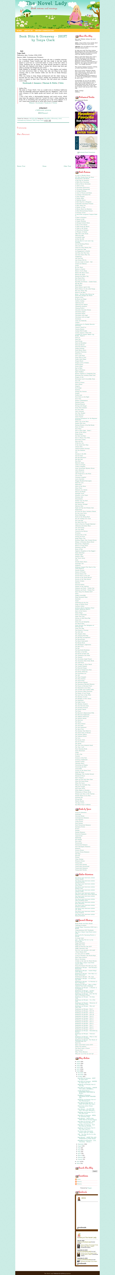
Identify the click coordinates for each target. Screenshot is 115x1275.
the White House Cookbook (82, 804)
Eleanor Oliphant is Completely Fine (85, 373)
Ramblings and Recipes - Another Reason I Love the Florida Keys (84, 991)
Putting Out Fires (80, 536)
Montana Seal (79, 497)
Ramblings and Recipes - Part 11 (84, 1012)
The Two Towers (79, 741)
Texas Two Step (79, 628)
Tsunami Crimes (79, 761)
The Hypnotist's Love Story (82, 687)
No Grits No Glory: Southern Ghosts (85, 511)
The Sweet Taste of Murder (83, 732)
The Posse (78, 711)
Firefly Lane (78, 395)
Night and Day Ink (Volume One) (84, 507)
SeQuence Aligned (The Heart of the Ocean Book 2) (85, 567)
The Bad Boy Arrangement (82, 637)
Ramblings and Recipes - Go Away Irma (85, 997)
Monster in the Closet (81, 495)
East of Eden (78, 368)
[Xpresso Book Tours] (86, 149)
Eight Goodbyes (79, 371)
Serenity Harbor (79, 584)
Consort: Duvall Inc (80, 327)
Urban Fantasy (79, 859)
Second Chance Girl (80, 573)
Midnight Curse (79, 493)
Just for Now (79, 455)
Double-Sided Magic (80, 359)
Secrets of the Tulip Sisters (83, 579)
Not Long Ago (79, 520)
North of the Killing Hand (82, 516)
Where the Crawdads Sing (82, 784)
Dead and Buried (79, 344)
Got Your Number (80, 413)
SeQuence (78, 565)
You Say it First (79, 802)
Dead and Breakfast (80, 343)
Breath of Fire (79, 297)
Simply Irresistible (80, 595)
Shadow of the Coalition (82, 586)
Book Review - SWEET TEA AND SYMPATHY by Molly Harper (87, 1138)
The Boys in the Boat (81, 651)
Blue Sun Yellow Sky (81, 290)
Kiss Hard (78, 461)
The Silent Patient (80, 723)
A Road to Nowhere (80, 217)
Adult (60, 118)
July (79, 1148)
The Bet (77, 648)
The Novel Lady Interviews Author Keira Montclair (85, 903)
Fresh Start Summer (81, 407)
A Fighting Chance (80, 200)
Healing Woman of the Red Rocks (84, 425)
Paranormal (78, 843)
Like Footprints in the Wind (83, 473)
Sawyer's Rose (79, 556)
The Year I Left (79, 747)
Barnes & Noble (50, 83)
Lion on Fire (78, 475)
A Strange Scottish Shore (82, 223)
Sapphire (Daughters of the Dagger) (85, 551)
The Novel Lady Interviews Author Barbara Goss (85, 887)
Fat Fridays (78, 388)
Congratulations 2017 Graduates (84, 930)
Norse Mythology (80, 515)
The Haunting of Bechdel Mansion (84, 684)
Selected (77, 582)
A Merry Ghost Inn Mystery (83, 209)
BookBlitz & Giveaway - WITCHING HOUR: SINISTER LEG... (87, 1096)
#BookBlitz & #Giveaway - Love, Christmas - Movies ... (87, 1141)
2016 (78, 1163)
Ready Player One (80, 538)
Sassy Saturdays (79, 552)
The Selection (79, 720)
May (79, 1151)
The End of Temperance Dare (83, 669)
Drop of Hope (79, 366)
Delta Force (78, 353)
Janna (78, 1179)
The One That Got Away (82, 705)
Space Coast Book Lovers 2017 (84, 1044)
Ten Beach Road (79, 623)
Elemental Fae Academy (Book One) (85, 375)
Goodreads (27, 83)
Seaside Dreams (79, 570)
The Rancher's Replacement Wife (84, 713)
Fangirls (77, 386)
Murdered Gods (79, 502)
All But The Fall (79, 239)
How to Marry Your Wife (82, 437)
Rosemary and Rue (80, 547)
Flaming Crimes (79, 402)
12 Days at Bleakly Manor (82, 175)
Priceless (77, 533)
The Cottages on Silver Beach (83, 664)
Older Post (67, 166)
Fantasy (77, 830)
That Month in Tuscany (81, 630)
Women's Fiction (80, 861)
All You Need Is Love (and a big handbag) (84, 241)
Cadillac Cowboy (79, 301)
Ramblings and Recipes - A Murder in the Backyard (86, 988)
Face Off (77, 380)
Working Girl (79, 797)
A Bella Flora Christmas (82, 182)
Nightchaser (78, 509)
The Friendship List (80, 673)
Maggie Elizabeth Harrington (83, 481)
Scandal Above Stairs (81, 561)
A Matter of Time (80, 207)
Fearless (77, 389)
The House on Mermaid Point (83, 686)
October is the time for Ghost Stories (86, 961)
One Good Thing (79, 527)
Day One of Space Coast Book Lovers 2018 (85, 932)
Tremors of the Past (81, 758)
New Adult (78, 841)
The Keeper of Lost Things (82, 693)
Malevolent (78, 484)
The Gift (77, 675)
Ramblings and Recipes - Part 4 (84, 1020)
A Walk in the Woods (81, 228)
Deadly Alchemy (79, 348)
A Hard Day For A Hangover (83, 202)
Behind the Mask (80, 274)
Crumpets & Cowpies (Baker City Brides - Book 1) (84, 335)
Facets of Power (79, 382)
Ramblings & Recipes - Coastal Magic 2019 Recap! (86, 971)
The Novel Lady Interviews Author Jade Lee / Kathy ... (86, 1131)
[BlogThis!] (47, 121)
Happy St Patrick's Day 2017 (83, 946)
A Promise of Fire (80, 212)
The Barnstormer (80, 639)
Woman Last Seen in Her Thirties (85, 793)
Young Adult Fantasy (81, 864)
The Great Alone (79, 680)
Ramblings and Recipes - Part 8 (84, 1027)
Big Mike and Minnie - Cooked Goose (86, 281)
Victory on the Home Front (83, 770)
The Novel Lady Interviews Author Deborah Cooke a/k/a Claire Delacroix (86, 893)
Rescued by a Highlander (82, 543)
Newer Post (21, 166)
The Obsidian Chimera (81, 704)
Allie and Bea (79, 245)
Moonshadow (79, 498)
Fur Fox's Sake (79, 409)
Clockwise (78, 319)
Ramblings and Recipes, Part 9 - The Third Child (87, 1113)
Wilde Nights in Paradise (82, 790)
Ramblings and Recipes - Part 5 (84, 1021)
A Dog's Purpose (80, 196)
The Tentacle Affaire (81, 734)
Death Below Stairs (80, 350)
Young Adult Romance (81, 868)
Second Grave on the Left (82, 575)
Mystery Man (79, 506)
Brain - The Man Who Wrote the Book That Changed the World (84, 295)
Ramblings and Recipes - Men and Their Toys (85, 1006)
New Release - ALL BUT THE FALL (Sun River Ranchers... (86, 1109)
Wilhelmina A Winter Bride (83, 792)
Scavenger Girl (79, 563)
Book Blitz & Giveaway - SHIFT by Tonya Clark (86, 1079)
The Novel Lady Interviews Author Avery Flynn (85, 884)
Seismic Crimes (79, 581)
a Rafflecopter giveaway (43, 110)
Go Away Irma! (79, 938)
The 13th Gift (79, 632)
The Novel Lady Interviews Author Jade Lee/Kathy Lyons (85, 899)
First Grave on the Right (82, 397)
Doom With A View (80, 357)
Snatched (77, 599)
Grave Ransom (79, 415)
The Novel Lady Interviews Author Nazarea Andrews (85, 906)
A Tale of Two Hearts (81, 224)
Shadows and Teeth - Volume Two (84, 590)
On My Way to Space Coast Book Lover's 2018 (84, 963)
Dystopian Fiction (80, 826)
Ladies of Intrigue (80, 464)
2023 (78, 1061)
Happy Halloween (80, 943)
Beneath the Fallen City (81, 276)
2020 (78, 1067)
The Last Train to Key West (83, 695)
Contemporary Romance (82, 817)
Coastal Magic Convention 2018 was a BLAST (86, 927)
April (79, 1153)
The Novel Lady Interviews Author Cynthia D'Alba (85, 890)
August (80, 1146)
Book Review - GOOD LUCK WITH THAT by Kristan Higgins (87, 1119)
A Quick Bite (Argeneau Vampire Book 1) (86, 215)
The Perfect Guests (80, 709)
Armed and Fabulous (81, 263)
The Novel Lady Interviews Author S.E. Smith (85, 909)
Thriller (77, 857)
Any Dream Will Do (80, 260)
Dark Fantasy (79, 823)
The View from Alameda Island (84, 745)
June (79, 1149)
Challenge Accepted (80, 925)
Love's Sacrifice (79, 479)
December (80, 1072)
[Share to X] (48, 121)
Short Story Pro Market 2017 (84, 591)
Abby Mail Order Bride (81, 233)
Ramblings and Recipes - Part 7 (84, 1025)
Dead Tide (78, 339)
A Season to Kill (79, 219)
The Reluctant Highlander (82, 714)
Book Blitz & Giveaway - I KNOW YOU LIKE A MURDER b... (87, 1088)
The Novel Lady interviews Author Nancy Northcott (85, 915)
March (80, 1155)
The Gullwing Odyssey (81, 682)
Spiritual (77, 855)
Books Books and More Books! (84, 923)
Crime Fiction (79, 821)
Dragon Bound (79, 361)
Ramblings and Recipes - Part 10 (84, 1011)
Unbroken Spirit (79, 763)
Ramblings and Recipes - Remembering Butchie (86, 1031)
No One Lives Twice (81, 513)
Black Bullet (78, 285)
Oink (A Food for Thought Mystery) (85, 524)
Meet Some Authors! (81, 957)
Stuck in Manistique (81, 614)
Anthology (78, 814)
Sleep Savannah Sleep (81, 597)
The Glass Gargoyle (80, 677)
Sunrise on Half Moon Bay (82, 618)
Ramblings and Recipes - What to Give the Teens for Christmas (86, 1037)
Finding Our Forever (81, 391)
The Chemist (78, 657)
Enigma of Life (79, 377)
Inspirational (78, 835)
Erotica (77, 828)
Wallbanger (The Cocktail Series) (84, 774)
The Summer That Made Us (83, 731)
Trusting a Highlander (81, 759)
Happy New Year (80, 944)
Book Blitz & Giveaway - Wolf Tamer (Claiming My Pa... (86, 1122)
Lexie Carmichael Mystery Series (85, 468)
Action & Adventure (81, 812)
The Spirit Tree (79, 729)
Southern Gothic (79, 606)
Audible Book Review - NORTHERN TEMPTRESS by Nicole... (86, 1092)
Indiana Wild (78, 446)
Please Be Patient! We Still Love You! (85, 965)
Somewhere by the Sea (81, 602)
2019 (78, 1069)
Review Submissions (44, 30)
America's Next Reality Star (83, 247)
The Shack (78, 722)
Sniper (77, 600)
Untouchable (78, 768)
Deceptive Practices (80, 352)
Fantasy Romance (80, 832)
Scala (76, 560)
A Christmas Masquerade (82, 189)
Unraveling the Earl (80, 767)
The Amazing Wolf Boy (81, 635)
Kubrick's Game (79, 463)
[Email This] (45, 121)
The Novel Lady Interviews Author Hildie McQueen (85, 896)
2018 (78, 1071)
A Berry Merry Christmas (82, 184)
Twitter (54, 103)
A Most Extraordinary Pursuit (84, 210)
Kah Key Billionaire (80, 457)
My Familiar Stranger (81, 504)
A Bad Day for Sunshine (82, 180)
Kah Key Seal (79, 459)
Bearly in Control (80, 269)
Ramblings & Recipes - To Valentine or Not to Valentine (86, 982)
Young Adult (78, 862)
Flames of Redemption (81, 400)
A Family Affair (79, 198)
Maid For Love (79, 482)
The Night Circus (80, 702)
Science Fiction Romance (82, 852)
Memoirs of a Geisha (81, 489)
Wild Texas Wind (80, 788)
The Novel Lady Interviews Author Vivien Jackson (85, 912)
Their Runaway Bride (81, 749)
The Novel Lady (46, 3)
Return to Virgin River (81, 545)
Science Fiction (79, 850)
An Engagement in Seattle (82, 251)
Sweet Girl (78, 620)
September (81, 1144)
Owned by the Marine (81, 531)
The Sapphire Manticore (82, 716)
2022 (78, 1063)
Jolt (76, 452)
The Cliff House (79, 662)
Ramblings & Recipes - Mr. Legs (84, 976)
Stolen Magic (79, 612)
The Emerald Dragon (81, 668)
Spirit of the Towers (81, 611)
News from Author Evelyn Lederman (85, 1106)
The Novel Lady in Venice (82, 1048)
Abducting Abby (79, 235)
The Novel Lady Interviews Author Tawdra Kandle (85, 878)
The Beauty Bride (80, 642)
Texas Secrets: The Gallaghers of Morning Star (84, 626)
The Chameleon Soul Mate (82, 655)
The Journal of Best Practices (83, 691)
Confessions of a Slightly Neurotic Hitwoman (85, 325)
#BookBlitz (47, 118)
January (80, 1159)
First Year (78, 398)
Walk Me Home (79, 772)
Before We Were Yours (82, 272)
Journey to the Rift (80, 454)
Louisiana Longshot (80, 477)
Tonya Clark (40, 120)
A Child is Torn (79, 185)
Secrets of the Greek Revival (83, 577)
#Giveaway (54, 118)
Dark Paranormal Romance (83, 825)
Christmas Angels (80, 311)
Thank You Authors (80, 1046)
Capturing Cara (79, 302)
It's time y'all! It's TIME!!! (82, 953)
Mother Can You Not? (81, 500)
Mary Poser (78, 488)
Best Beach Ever (80, 278)
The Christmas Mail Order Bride (84, 660)
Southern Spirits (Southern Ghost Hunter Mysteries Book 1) (84, 608)
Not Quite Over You (81, 522)
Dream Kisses (79, 364)
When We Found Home (81, 781)
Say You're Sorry (80, 558)
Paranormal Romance (81, 844)
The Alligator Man (80, 633)
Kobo (61, 83)
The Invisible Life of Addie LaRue (84, 689)
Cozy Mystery (79, 819)
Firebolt (77, 393)
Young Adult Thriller (81, 870)
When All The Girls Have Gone (84, 779)
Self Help (77, 853)
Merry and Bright (80, 491)
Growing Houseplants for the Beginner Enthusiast (86, 419)
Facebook (48, 103)
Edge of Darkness (80, 370)
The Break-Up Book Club (82, 653)
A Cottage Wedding (80, 191)
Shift (34, 120)
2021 (78, 1065)
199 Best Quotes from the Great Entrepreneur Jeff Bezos (84, 178)
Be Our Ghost (79, 267)
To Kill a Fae (78, 754)
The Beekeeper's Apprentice (83, 644)
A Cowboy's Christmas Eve (82, 194)
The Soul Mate (79, 725)
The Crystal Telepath (81, 666)
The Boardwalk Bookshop (82, 650)
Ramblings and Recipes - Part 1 (84, 1009)
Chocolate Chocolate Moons (83, 310)
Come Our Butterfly (80, 320)
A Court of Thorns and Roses (83, 193)
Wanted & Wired (80, 776)
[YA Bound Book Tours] (86, 168)
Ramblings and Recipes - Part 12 (84, 1014)
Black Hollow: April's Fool (82, 287)
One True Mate (79, 529)
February (80, 1157)
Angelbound (78, 256)
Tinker (77, 752)
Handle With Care (80, 423)
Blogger (89, 1188)
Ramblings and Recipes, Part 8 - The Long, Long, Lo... (87, 1128)
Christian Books (79, 816)
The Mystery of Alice (81, 696)
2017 (78, 1161)
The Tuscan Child (80, 740)
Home (19, 30)
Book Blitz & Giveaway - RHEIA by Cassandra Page (87, 1116)
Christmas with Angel (81, 315)
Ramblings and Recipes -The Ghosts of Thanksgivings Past (86, 1040)
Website (31, 103)
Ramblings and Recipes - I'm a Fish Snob (85, 1000)
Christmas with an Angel (82, 317)
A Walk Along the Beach (82, 226)
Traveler (77, 756)
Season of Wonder (80, 572)
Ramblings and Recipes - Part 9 (84, 1029)
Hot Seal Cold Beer (80, 436)
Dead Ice (77, 337)
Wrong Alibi (78, 799)
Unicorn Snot (79, 1050)
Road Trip (78, 1043)
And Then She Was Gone (82, 253)
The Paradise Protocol (81, 707)
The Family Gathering (81, 671)
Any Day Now (79, 258)
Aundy (77, 265)
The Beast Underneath (81, 641)
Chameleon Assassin (81, 306)
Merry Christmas (80, 959)
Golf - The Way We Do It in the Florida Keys (84, 940)
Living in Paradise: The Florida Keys (85, 955)
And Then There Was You (82, 254)
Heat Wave (78, 428)
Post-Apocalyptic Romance (82, 846)
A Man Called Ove (80, 205)
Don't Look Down (80, 355)
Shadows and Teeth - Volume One (84, 588)
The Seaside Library (80, 718)
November (81, 1074)
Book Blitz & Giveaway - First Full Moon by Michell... (86, 1125)
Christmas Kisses (80, 313)
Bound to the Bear (80, 292)
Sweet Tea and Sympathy (82, 621)
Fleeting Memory (80, 404)
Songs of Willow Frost (81, 604)
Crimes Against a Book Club (83, 332)
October (80, 1076)
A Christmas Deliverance (82, 187)
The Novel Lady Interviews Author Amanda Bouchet (85, 881)
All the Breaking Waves (82, 244)
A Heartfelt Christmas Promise (84, 203)
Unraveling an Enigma (81, 765)
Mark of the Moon (80, 486)
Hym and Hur (79, 441)
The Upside (78, 743)
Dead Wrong (78, 341)
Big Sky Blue (78, 283)
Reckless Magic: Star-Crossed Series (86, 540)
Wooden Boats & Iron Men (83, 795)
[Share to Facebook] (50, 121)
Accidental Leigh (80, 237)
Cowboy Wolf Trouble (81, 331)
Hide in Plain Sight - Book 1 (83, 430)
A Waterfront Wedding (81, 230)
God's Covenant (79, 411)
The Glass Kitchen (80, 678)
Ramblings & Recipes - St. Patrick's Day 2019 (85, 979)
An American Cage (80, 249)
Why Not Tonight (80, 786)
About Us (28, 30)
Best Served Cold (80, 280)
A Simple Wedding (80, 221)
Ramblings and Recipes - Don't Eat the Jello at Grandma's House (86, 994)
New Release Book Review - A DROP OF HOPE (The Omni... (87, 1103)
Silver (77, 593)
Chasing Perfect (79, 308)
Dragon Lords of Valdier (82, 362)
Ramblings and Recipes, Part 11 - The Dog (87, 1085)
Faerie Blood (78, 384)
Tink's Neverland (80, 750)
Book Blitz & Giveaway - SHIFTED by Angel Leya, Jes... (87, 1082)
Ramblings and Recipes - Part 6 (84, 1023)
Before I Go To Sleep (81, 271)
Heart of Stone (79, 427)
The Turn (77, 738)
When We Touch (80, 783)
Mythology (78, 837)
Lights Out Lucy (79, 472)
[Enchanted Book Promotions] (86, 152)
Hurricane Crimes (80, 439)
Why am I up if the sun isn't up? (84, 1053)
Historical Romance (80, 834)
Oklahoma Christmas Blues (83, 525)
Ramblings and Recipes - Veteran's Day (85, 1034)
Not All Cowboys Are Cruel (83, 518)
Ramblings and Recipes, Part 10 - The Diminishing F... (87, 1100)
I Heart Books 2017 (81, 952)
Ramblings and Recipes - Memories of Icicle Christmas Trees (86, 1003)
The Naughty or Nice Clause (83, 698)
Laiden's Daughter (80, 466)
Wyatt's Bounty (79, 801)
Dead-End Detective (80, 346)
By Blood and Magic (81, 299)
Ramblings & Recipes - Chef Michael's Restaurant (86, 968)
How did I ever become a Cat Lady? (85, 950)
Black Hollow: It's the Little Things (85, 289)
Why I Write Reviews (81, 1052)
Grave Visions (79, 416)
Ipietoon (68, 1273)
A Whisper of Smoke (81, 232)
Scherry (79, 1181)
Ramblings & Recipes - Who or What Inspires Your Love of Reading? (85, 985)
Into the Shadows (80, 450)
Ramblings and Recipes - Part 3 (84, 1018)
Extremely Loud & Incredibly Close (85, 379)
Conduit (77, 322)
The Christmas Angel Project (83, 659)
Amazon (37, 83)
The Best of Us (79, 646)
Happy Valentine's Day (81, 948)
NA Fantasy (78, 839)
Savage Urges (79, 554)
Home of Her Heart (80, 432)
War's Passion (79, 777)
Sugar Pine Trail (79, 616)
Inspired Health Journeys (82, 448)
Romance (77, 848)
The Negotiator (79, 700)
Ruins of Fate (79, 549)
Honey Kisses (79, 434)
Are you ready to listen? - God (83, 262)
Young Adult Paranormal (82, 866)
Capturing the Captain (81, 304)
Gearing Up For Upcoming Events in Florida (85, 935)
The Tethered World (81, 736)
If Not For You (79, 443)
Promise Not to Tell (80, 534)
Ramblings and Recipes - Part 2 (84, 1016)
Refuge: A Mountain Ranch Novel (84, 542)
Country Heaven (79, 329)
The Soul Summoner (81, 727)
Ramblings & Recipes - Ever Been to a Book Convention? (86, 974)
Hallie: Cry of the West (81, 421)
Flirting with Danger (81, 406)
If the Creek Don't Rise (81, 445)
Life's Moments (79, 470)
